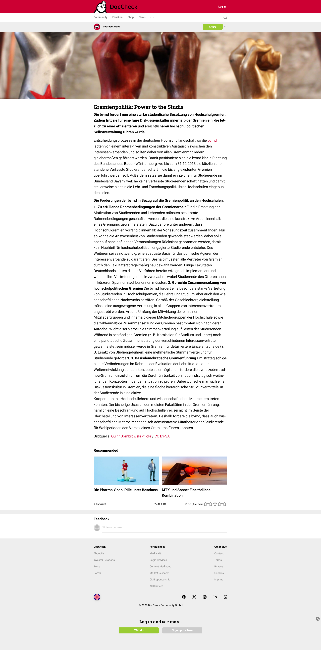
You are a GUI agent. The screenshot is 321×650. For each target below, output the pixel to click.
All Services (156, 586)
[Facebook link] (184, 597)
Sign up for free (182, 630)
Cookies (219, 573)
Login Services (158, 560)
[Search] (224, 17)
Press (97, 566)
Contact (219, 553)
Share (212, 26)
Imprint (218, 579)
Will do (138, 630)
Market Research (159, 573)
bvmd (212, 140)
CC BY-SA (162, 436)
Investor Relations (104, 560)
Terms (218, 560)
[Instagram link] (205, 597)
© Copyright (100, 504)
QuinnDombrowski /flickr (131, 436)
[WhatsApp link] (225, 597)
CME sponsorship (160, 579)
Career (97, 573)
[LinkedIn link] (215, 597)
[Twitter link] (194, 597)
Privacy (218, 566)
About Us (99, 553)
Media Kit (155, 553)
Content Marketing (160, 566)
